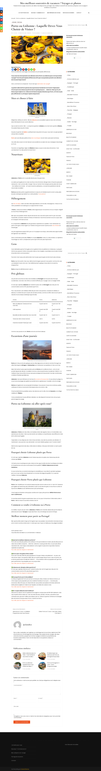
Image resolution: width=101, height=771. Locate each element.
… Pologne (69, 114)
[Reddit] (18, 69)
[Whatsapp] (31, 69)
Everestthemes (25, 769)
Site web (16, 706)
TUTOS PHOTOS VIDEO (72, 199)
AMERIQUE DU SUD (71, 129)
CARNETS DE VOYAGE (72, 141)
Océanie (68, 180)
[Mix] (29, 69)
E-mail (40, 698)
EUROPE (68, 153)
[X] (15, 69)
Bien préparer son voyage (53, 12)
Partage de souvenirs (68, 12)
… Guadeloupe (70, 87)
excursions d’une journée (41, 379)
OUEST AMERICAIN (71, 184)
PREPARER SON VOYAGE (72, 191)
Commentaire (18, 685)
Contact (78, 12)
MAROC (68, 172)
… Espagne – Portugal (72, 83)
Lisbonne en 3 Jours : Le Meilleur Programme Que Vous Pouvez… (21, 612)
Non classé (69, 176)
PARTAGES (69, 187)
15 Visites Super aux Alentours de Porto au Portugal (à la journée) (53, 654)
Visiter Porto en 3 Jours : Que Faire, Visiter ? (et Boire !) (50, 612)
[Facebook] (12, 69)
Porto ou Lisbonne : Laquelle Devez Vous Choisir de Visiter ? (28, 664)
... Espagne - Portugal (16, 22)
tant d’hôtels (55, 225)
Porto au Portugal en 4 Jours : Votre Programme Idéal (53, 664)
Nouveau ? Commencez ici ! (38, 12)
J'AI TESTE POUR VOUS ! (72, 164)
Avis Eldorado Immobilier (71, 744)
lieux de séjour (17, 203)
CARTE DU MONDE (71, 145)
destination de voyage (43, 84)
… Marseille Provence (72, 94)
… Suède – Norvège (71, 122)
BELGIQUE (69, 133)
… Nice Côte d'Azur (71, 106)
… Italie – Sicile (70, 91)
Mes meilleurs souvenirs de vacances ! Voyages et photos (50, 3)
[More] (34, 69)
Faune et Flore (70, 156)
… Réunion (69, 118)
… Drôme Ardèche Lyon (72, 79)
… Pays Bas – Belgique (72, 110)
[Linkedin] (21, 69)
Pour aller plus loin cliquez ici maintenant (22, 549)
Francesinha (41, 194)
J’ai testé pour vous (23, 12)
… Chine (68, 75)
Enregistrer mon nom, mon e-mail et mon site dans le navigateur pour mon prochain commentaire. (37, 716)
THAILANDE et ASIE (71, 195)
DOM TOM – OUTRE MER (72, 149)
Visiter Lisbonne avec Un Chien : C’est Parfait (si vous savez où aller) (29, 654)
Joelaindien (27, 659)
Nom (15, 698)
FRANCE (68, 160)
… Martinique (69, 98)
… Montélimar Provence (72, 102)
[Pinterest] (23, 69)
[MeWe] (26, 69)
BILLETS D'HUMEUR (71, 137)
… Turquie (68, 125)
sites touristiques (35, 138)
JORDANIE (69, 168)
